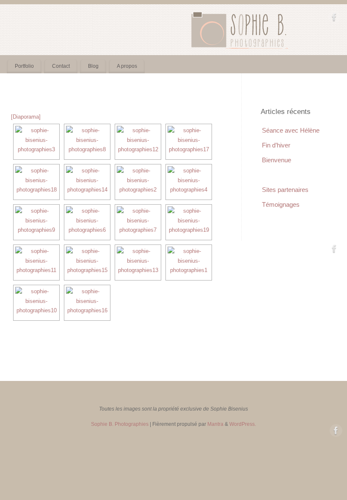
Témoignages (281, 204)
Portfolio (24, 66)
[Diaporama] (26, 117)
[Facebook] (334, 18)
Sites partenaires (285, 189)
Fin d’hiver (276, 145)
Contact (61, 66)
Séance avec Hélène (290, 130)
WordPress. (242, 424)
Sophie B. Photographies (120, 424)
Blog (93, 66)
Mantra (215, 424)
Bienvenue (276, 160)
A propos (127, 66)
